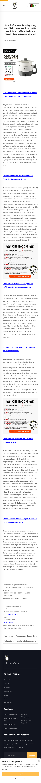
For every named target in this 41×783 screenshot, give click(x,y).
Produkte (7, 687)
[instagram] (14, 664)
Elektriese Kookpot (10, 715)
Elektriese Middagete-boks (11, 720)
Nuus (5, 699)
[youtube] (18, 664)
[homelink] (7, 658)
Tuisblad (7, 680)
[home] (14, 5)
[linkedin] (10, 664)
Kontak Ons (8, 703)
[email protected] (13, 614)
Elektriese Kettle (9, 725)
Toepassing (8, 691)
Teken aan (32, 755)
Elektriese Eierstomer (25, 716)
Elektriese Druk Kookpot (26, 722)
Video (6, 695)
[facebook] (6, 664)
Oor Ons (6, 684)
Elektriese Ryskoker (10, 728)
